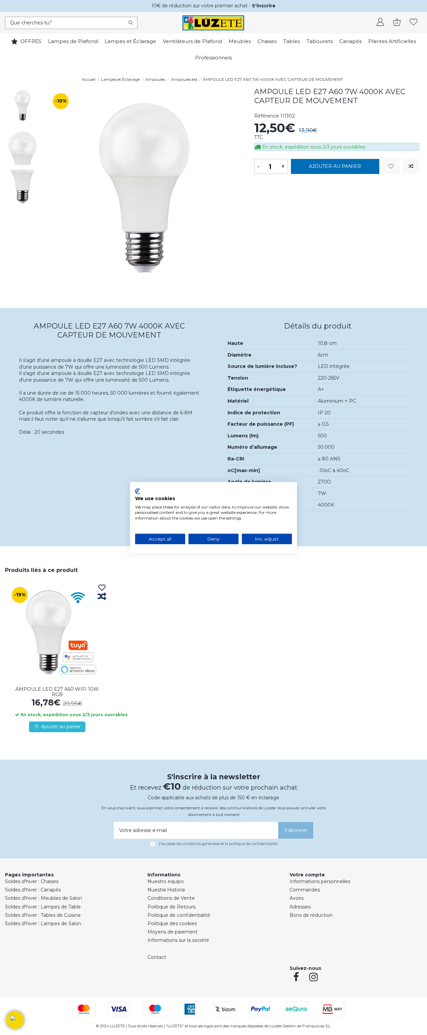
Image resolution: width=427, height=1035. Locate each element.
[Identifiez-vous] (380, 22)
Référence (266, 116)
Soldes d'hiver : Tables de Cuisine (43, 915)
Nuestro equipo (165, 881)
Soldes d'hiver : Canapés (33, 890)
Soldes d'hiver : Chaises (31, 881)
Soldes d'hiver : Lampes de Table (43, 907)
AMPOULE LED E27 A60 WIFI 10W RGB (57, 692)
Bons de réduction (311, 915)
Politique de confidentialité (178, 915)
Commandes (305, 890)
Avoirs (297, 898)
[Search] (130, 23)
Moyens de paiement (172, 932)
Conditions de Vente (171, 898)
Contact (156, 957)
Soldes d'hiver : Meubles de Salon (43, 898)
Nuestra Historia (166, 890)
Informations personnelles (320, 881)
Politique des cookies (172, 923)
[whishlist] (414, 22)
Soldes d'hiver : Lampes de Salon (43, 923)
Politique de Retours (171, 907)
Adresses (300, 907)
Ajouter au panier (335, 166)
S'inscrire (264, 6)
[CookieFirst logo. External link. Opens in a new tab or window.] (137, 491)
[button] (15, 1020)
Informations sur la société (178, 940)
